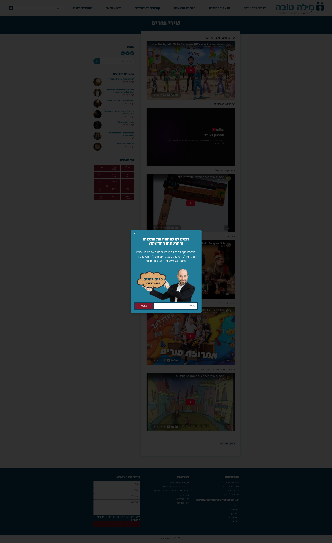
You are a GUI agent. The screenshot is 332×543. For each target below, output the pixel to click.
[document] (166, 271)
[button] (134, 233)
